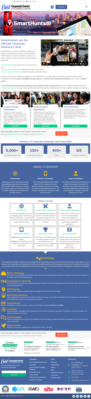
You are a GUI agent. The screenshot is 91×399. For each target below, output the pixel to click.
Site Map (36, 396)
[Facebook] (77, 396)
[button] (52, 7)
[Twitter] (81, 396)
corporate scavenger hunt (9, 88)
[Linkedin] (85, 396)
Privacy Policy (27, 396)
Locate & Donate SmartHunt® (10, 72)
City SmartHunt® (6, 65)
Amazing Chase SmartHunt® (10, 69)
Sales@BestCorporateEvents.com (13, 134)
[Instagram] (88, 396)
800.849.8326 (38, 134)
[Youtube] (73, 396)
